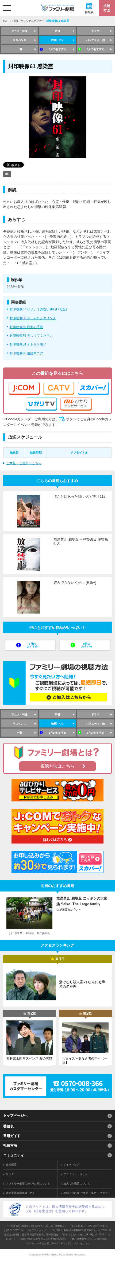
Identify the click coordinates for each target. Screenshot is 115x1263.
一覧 (19, 49)
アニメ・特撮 (19, 30)
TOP (5, 20)
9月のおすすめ (95, 49)
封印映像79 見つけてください (31, 335)
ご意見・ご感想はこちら (23, 463)
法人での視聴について (76, 1183)
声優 (57, 30)
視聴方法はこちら (57, 766)
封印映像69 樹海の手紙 (26, 327)
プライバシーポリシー (76, 1174)
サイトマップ (71, 1164)
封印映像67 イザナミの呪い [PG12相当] (38, 309)
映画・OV (57, 40)
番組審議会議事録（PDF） (22, 1192)
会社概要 (11, 1164)
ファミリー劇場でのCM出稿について (28, 1183)
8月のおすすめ (57, 49)
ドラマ (95, 30)
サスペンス (19, 40)
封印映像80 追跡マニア (26, 353)
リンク (10, 1174)
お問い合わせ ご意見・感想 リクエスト (86, 1192)
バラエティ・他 (95, 40)
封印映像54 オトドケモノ (28, 344)
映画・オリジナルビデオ (27, 20)
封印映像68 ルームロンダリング (33, 318)
